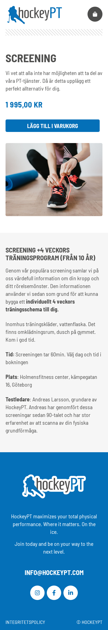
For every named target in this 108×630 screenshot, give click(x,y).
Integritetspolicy (25, 622)
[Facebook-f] (54, 593)
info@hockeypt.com (54, 572)
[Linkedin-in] (70, 593)
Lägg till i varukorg (52, 125)
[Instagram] (37, 593)
